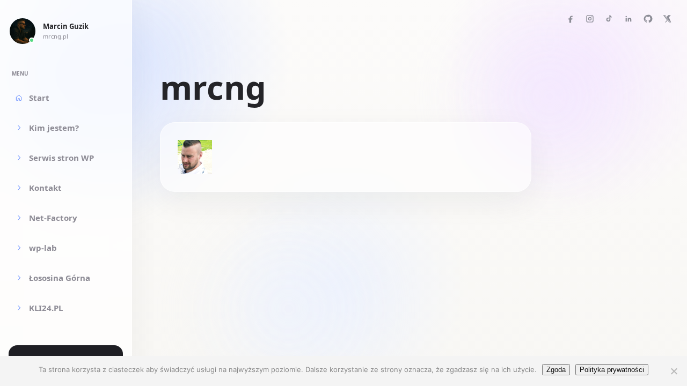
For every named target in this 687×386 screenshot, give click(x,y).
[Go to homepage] (22, 31)
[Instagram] (590, 19)
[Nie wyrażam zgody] (673, 371)
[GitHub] (648, 19)
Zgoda (556, 370)
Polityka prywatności (612, 370)
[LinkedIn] (628, 19)
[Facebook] (570, 19)
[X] (667, 19)
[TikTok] (609, 19)
